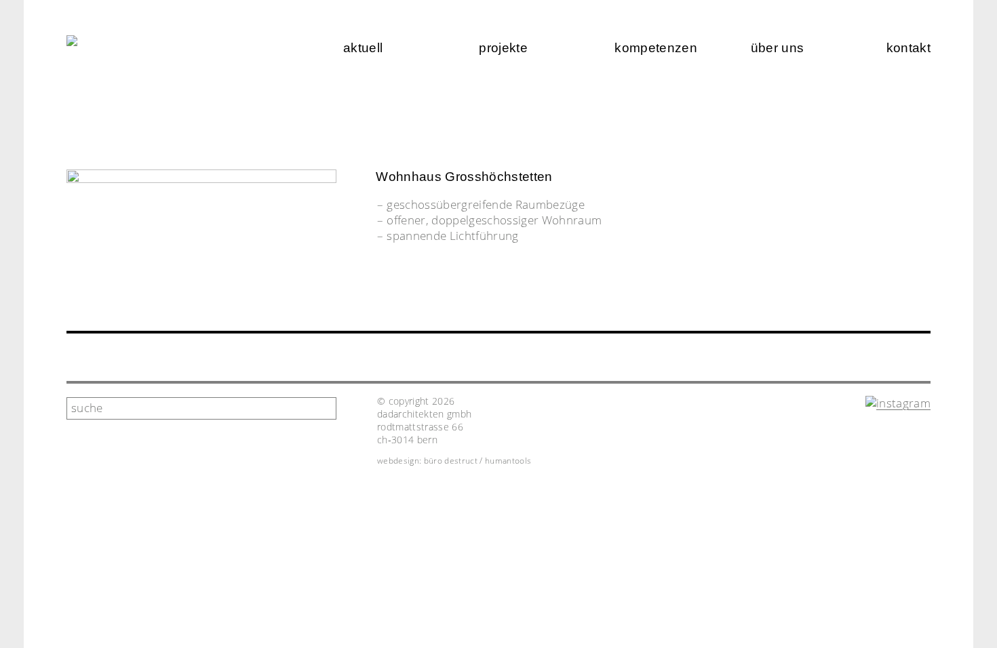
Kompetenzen (655, 48)
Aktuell (363, 48)
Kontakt (908, 48)
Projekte (503, 48)
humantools (508, 460)
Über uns (777, 48)
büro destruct (450, 460)
